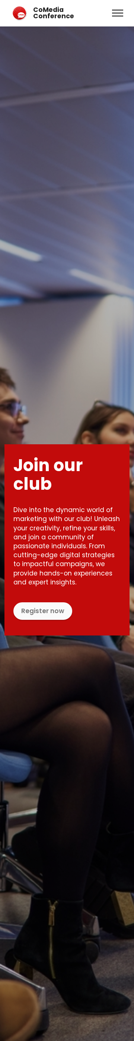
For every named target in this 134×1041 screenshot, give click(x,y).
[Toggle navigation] (118, 13)
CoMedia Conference (53, 13)
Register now (42, 610)
